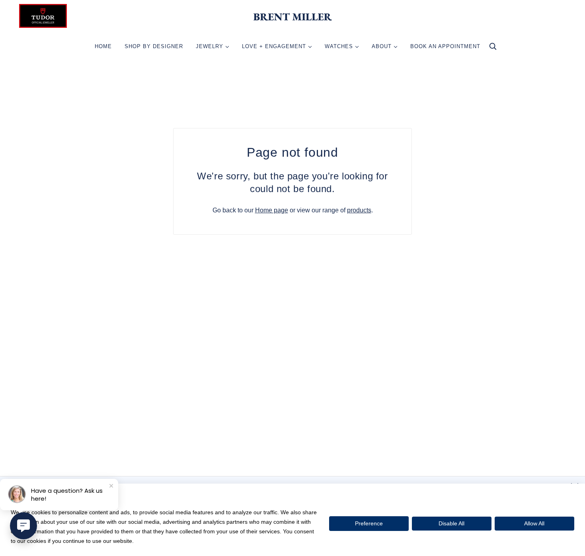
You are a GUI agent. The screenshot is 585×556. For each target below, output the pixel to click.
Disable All (451, 523)
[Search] (492, 48)
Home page (271, 210)
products (359, 210)
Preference (369, 523)
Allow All (534, 523)
